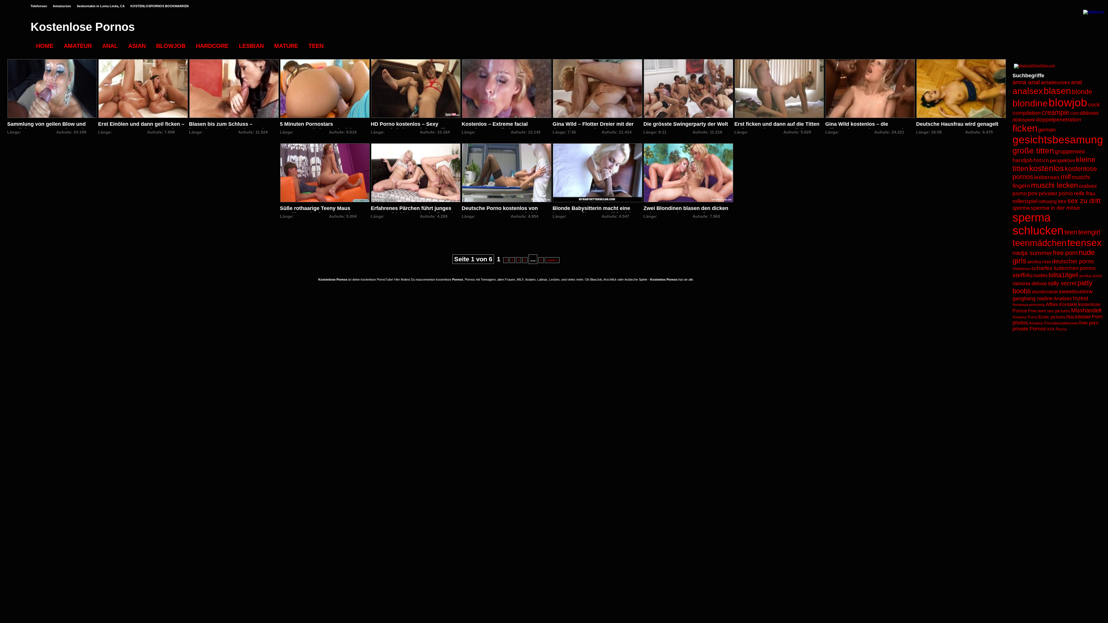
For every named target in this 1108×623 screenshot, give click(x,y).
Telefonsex (39, 6)
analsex (1027, 91)
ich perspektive (1058, 160)
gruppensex (1070, 151)
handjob (1022, 160)
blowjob (1068, 102)
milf (1066, 177)
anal (1076, 82)
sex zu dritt (1084, 200)
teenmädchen (1039, 243)
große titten (1033, 150)
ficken (1024, 128)
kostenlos (1046, 168)
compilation (1026, 113)
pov (1033, 193)
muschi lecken (1054, 185)
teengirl (1089, 232)
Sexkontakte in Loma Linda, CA (101, 6)
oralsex (1088, 186)
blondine (1030, 103)
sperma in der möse (1055, 208)
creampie (1055, 112)
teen (1070, 232)
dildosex (1089, 113)
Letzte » (552, 260)
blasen (1057, 91)
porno (1019, 193)
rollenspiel (1025, 201)
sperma (1021, 208)
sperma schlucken (1038, 224)
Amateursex (62, 6)
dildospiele (1023, 120)
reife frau (1085, 193)
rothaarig (1047, 201)
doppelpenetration (1058, 120)
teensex (1084, 242)
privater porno (1056, 193)
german (1047, 130)
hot (1037, 160)
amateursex (1055, 82)
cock (1094, 104)
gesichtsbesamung (1057, 140)
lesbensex (1047, 177)
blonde (1082, 91)
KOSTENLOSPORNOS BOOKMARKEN (159, 6)
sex (1062, 201)
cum (1074, 113)
